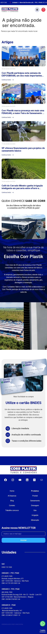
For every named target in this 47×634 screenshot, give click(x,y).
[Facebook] (5, 480)
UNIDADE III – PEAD (9, 605)
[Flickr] (34, 480)
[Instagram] (12, 480)
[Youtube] (20, 480)
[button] (37, 9)
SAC (3, 564)
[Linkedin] (27, 480)
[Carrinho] (43, 10)
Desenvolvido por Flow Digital (12, 624)
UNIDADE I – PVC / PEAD (10, 573)
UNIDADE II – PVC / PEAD (11, 589)
